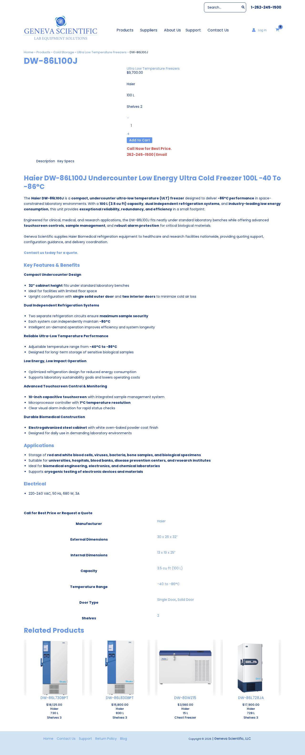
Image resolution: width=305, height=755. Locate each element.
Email (161, 154)
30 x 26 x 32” (167, 536)
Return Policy (106, 738)
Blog (123, 738)
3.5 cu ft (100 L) (170, 568)
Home (48, 738)
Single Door (166, 599)
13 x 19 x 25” (166, 552)
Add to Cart (139, 140)
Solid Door (186, 599)
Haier (161, 521)
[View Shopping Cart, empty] (277, 30)
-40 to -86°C (168, 584)
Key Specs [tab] (65, 161)
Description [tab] (45, 161)
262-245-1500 (140, 154)
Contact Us (66, 738)
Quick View (54, 691)
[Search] (243, 7)
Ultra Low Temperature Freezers (153, 68)
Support (85, 738)
